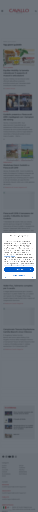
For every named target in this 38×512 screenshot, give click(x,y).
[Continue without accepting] (19, 238)
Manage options (19, 275)
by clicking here (9, 256)
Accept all (19, 269)
